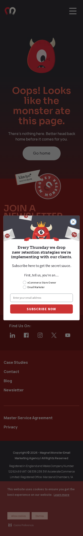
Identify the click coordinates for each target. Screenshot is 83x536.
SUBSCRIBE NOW (41, 309)
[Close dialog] (73, 222)
